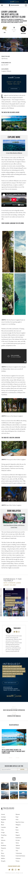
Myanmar (18, 814)
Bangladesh (3, 819)
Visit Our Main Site (10, 682)
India (2, 837)
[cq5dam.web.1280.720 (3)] (8, 252)
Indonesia (3, 840)
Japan (2, 843)
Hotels (3, 747)
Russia (17, 830)
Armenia (3, 814)
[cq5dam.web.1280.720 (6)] (8, 294)
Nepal (17, 817)
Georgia (3, 832)
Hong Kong (3, 835)
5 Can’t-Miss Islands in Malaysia (14, 153)
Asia (5, 32)
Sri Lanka (18, 840)
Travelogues (17, 628)
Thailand (18, 848)
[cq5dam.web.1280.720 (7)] (20, 294)
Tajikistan (18, 845)
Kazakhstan (3, 845)
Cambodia (3, 827)
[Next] (17, 618)
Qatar (17, 827)
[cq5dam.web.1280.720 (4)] (20, 252)
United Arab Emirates (20, 856)
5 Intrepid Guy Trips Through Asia (14, 716)
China (2, 830)
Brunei (2, 824)
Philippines (18, 824)
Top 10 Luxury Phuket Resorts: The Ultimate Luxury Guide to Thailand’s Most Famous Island (13, 751)
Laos (2, 850)
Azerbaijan (3, 817)
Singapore (18, 835)
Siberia (17, 832)
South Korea (18, 837)
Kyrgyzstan (3, 848)
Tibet (17, 850)
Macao (2, 853)
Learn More (14, 88)
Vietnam (17, 861)
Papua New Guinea (20, 822)
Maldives (3, 858)
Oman (17, 819)
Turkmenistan (19, 853)
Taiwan (17, 843)
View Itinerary (14, 611)
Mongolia (3, 861)
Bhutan (2, 822)
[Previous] (10, 618)
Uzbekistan (18, 858)
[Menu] (2, 5)
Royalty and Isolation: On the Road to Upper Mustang (14, 710)
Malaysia (3, 856)
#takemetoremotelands (14, 866)
